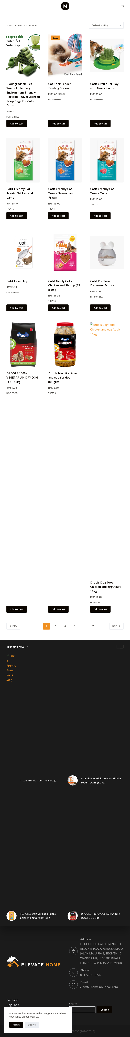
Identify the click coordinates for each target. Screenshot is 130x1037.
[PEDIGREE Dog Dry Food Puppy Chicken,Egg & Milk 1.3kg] (11, 916)
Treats (10, 208)
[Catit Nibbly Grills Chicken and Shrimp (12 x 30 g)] (65, 252)
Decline (32, 1024)
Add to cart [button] (16, 123)
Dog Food (12, 393)
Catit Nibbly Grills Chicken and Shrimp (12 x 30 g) (64, 285)
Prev (15, 626)
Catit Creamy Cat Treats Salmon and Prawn (61, 193)
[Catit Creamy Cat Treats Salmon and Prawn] (65, 160)
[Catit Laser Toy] (23, 252)
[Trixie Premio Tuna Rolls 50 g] (11, 780)
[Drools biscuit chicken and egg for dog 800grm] (65, 344)
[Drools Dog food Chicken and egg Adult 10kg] (107, 449)
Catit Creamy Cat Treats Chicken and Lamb (19, 193)
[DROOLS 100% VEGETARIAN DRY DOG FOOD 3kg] (23, 344)
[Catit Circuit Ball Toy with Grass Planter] (107, 55)
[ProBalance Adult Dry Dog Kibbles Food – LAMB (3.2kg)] (73, 780)
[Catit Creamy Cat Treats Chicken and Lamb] (23, 160)
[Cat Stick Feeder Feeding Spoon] (65, 55)
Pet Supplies (12, 116)
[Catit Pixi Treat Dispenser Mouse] (107, 252)
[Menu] (7, 5)
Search (73, 1004)
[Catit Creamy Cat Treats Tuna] (107, 160)
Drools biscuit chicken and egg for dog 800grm (63, 377)
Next (114, 626)
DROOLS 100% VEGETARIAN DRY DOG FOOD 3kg (22, 377)
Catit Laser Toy (17, 281)
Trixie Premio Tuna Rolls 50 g (38, 780)
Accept (16, 1024)
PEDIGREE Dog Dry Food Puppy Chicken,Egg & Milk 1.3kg (38, 916)
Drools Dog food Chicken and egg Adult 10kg (105, 586)
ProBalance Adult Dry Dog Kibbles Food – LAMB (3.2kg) (101, 780)
